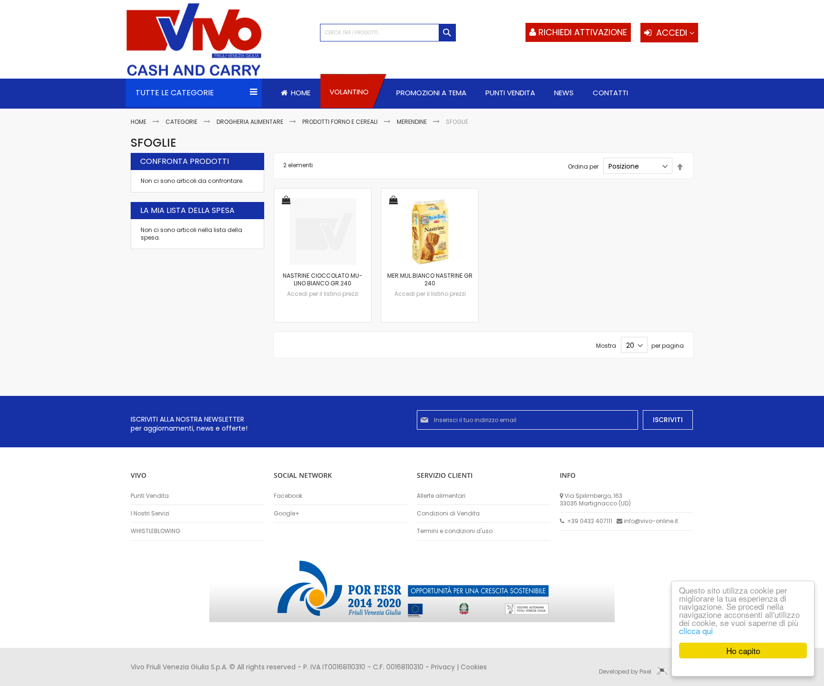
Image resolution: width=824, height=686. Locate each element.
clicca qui (696, 630)
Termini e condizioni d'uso (455, 531)
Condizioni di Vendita (448, 513)
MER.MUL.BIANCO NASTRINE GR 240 (430, 279)
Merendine (412, 122)
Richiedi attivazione (582, 32)
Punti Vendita (150, 496)
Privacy (443, 667)
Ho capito (743, 650)
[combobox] (387, 32)
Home (139, 122)
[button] (286, 201)
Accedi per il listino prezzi (323, 294)
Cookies (474, 667)
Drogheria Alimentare (250, 122)
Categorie (182, 122)
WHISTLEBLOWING (155, 531)
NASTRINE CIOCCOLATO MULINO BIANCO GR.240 (322, 279)
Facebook (288, 496)
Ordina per (583, 166)
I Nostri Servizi (150, 513)
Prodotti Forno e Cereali (340, 122)
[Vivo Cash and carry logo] (218, 40)
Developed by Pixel (626, 671)
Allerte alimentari (441, 496)
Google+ (286, 513)
